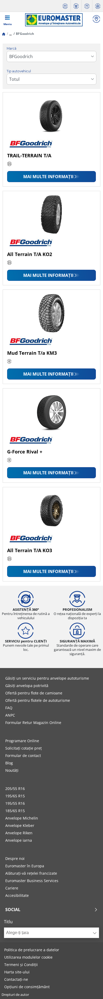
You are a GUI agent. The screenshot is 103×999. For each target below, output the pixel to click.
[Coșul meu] (97, 6)
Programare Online (22, 740)
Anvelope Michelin (21, 818)
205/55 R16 (15, 788)
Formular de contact (23, 755)
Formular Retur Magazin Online (33, 722)
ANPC (10, 715)
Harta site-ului (17, 971)
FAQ (8, 707)
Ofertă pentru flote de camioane (33, 692)
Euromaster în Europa (24, 865)
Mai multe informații (48, 176)
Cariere (11, 888)
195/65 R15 (15, 795)
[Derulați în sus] (89, 988)
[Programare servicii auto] (65, 6)
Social (12, 909)
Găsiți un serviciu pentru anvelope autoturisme (47, 678)
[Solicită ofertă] (87, 6)
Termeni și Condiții (21, 964)
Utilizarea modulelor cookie (28, 957)
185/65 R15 (15, 810)
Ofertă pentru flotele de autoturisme (37, 700)
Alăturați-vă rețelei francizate (31, 873)
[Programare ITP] (76, 6)
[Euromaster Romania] (54, 19)
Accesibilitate (17, 895)
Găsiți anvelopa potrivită (26, 685)
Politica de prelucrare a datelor (31, 949)
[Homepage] (3, 33)
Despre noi (15, 858)
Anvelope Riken (18, 832)
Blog (9, 762)
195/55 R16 (15, 803)
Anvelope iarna (18, 840)
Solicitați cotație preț (23, 748)
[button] (10, 33)
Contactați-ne (16, 979)
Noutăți (11, 770)
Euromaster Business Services (31, 880)
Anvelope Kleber (19, 825)
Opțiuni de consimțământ (27, 986)
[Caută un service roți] (96, 20)
